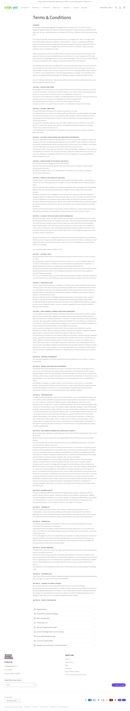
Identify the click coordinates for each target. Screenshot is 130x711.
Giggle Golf (10, 707)
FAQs (66, 665)
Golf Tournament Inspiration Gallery (75, 675)
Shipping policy (53, 706)
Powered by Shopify (18, 707)
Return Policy (69, 662)
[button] (25, 7)
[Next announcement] (125, 1)
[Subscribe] (34, 685)
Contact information (63, 706)
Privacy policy (35, 706)
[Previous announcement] (5, 1)
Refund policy (27, 706)
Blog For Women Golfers (72, 671)
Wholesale (68, 668)
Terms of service (44, 706)
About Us (68, 659)
